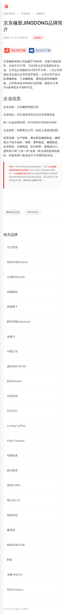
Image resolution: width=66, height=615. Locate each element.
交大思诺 (12, 247)
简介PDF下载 (18, 50)
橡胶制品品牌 (12, 212)
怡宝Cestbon (15, 589)
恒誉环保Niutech (17, 262)
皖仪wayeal (14, 381)
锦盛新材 (12, 291)
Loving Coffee (16, 425)
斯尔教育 (12, 470)
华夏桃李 (12, 455)
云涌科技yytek (16, 277)
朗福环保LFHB (16, 545)
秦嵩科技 (12, 515)
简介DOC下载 (43, 50)
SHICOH (12, 410)
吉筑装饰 (12, 396)
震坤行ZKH (13, 485)
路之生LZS (13, 500)
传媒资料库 (9, 13)
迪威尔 (11, 336)
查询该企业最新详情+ (33, 180)
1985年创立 (33, 212)
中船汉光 (12, 351)
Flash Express (16, 440)
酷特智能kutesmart (19, 321)
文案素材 (25, 13)
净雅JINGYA (14, 574)
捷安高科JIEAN (16, 366)
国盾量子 (12, 306)
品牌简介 (40, 13)
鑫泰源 (11, 530)
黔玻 (9, 559)
